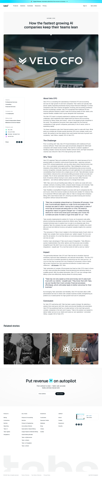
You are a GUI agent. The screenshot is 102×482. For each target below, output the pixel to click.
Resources (38, 5)
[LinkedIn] (17, 142)
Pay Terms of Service (36, 475)
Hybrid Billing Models (27, 434)
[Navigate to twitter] (79, 424)
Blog (41, 426)
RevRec (6, 423)
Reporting (6, 426)
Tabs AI (6, 429)
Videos (42, 429)
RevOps (24, 420)
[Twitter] (19, 142)
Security (60, 426)
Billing (5, 417)
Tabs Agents (7, 431)
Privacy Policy (47, 475)
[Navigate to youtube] (81, 424)
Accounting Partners (27, 426)
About (60, 417)
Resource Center (44, 420)
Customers (30, 5)
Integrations (7, 434)
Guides (42, 431)
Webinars (42, 423)
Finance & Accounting (27, 417)
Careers (60, 420)
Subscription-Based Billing (29, 429)
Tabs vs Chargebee (27, 443)
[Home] (6, 6)
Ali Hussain (55, 265)
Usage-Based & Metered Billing (30, 431)
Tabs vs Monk (25, 446)
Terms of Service (25, 475)
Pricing (44, 5)
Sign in (85, 5)
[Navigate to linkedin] (76, 424)
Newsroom (61, 423)
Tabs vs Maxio (25, 440)
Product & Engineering (27, 423)
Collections (7, 420)
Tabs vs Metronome (27, 437)
